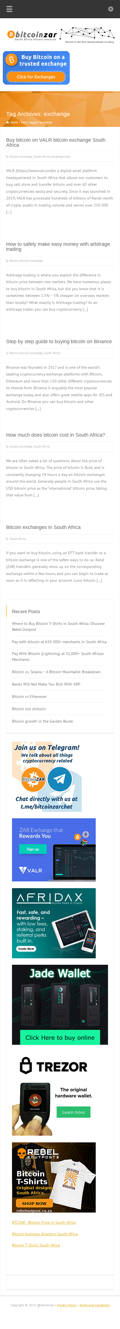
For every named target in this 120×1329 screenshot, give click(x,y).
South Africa (41, 157)
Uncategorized (60, 157)
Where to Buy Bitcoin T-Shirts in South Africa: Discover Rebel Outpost (58, 626)
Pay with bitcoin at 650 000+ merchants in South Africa (59, 641)
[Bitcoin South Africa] (60, 43)
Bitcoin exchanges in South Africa (43, 527)
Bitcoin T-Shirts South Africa (36, 1245)
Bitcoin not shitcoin (29, 708)
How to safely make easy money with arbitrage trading (58, 246)
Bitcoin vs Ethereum (29, 696)
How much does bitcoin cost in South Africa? (55, 435)
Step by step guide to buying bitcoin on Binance (59, 341)
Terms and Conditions (94, 1305)
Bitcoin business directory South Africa (45, 1233)
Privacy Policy (67, 1305)
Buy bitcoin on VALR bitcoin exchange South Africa (55, 142)
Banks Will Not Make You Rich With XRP (46, 684)
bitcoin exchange (20, 157)
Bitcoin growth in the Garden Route (42, 721)
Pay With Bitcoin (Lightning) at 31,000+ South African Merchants (58, 656)
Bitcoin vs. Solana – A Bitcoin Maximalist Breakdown (56, 671)
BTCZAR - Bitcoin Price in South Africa (44, 1222)
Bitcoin (14, 261)
